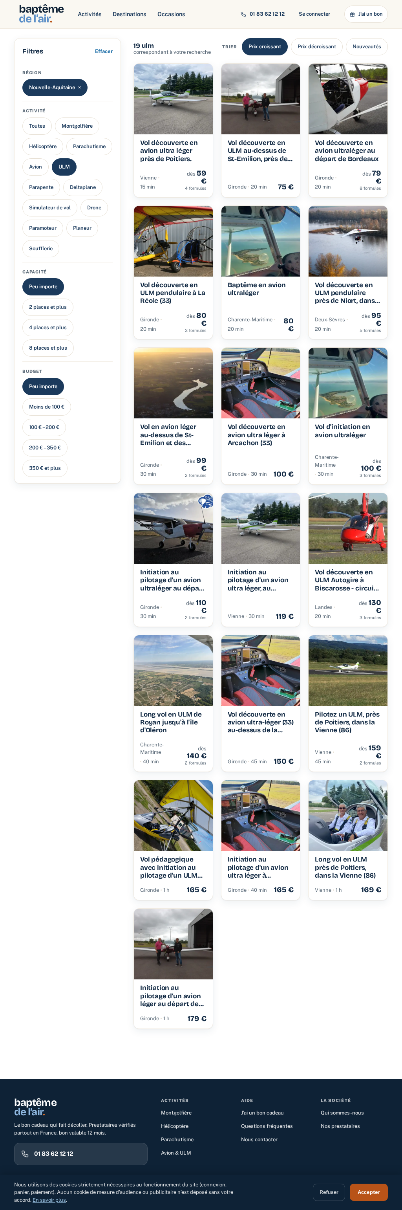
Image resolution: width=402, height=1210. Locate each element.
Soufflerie (41, 248)
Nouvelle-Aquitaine (55, 87)
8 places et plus (48, 348)
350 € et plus (45, 468)
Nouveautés (367, 47)
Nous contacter (259, 1139)
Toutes (37, 126)
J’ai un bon (370, 14)
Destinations (129, 14)
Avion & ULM (176, 1153)
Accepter (369, 1192)
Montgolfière (77, 126)
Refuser (329, 1192)
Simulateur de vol (50, 208)
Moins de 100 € (46, 407)
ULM (64, 167)
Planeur (82, 228)
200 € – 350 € (45, 448)
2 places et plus (48, 307)
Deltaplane (83, 187)
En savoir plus (49, 1200)
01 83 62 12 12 (267, 14)
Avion (35, 167)
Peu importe (43, 287)
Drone (94, 208)
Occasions (171, 14)
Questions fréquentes (267, 1126)
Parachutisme (89, 146)
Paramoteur (43, 228)
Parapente (41, 187)
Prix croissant (265, 47)
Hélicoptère (43, 146)
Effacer (104, 51)
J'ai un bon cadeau (262, 1113)
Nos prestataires (340, 1126)
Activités (90, 14)
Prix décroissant (317, 47)
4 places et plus (48, 327)
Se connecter (314, 14)
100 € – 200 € (44, 427)
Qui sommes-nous (342, 1113)
